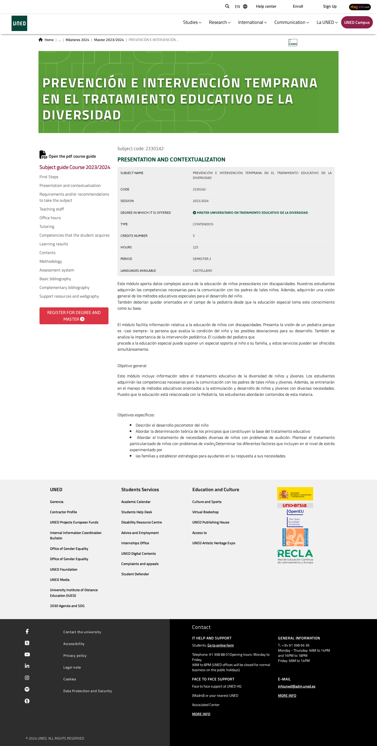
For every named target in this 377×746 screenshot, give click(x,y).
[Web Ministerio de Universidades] (295, 494)
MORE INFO (201, 714)
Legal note (72, 667)
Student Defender (135, 574)
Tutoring (46, 226)
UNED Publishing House (210, 522)
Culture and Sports (207, 502)
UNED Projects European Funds (74, 522)
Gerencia (56, 502)
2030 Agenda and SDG (67, 606)
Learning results (53, 244)
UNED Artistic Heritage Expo (213, 543)
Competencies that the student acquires (74, 235)
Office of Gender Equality (69, 548)
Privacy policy (75, 655)
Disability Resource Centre (141, 522)
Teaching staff (51, 209)
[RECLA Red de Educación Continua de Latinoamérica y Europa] (295, 556)
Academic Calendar (136, 502)
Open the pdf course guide (72, 156)
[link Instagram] (26, 678)
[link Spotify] (26, 689)
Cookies (69, 679)
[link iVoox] (26, 702)
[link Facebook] (26, 631)
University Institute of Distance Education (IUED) (74, 592)
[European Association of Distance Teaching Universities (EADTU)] (295, 537)
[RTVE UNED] (360, 6)
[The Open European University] (295, 518)
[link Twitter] (26, 643)
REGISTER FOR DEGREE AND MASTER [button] (74, 316)
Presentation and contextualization (70, 185)
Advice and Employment (140, 533)
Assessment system (56, 270)
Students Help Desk (136, 512)
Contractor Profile (63, 512)
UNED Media (60, 579)
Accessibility (74, 643)
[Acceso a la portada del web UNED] (19, 23)
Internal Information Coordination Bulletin (76, 535)
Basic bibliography (55, 279)
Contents (47, 252)
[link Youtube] (26, 655)
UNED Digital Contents (138, 553)
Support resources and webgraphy (69, 296)
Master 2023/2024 (109, 40)
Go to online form (220, 645)
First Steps (48, 177)
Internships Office (135, 543)
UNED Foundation (63, 569)
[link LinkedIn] (26, 666)
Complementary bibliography (64, 287)
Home (49, 40)
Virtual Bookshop (205, 512)
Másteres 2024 (77, 40)
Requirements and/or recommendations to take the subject (74, 197)
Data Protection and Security (87, 690)
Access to (199, 533)
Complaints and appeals (140, 564)
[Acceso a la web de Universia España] (295, 505)
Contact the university (82, 631)
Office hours (50, 218)
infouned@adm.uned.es (296, 686)
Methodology (50, 261)
